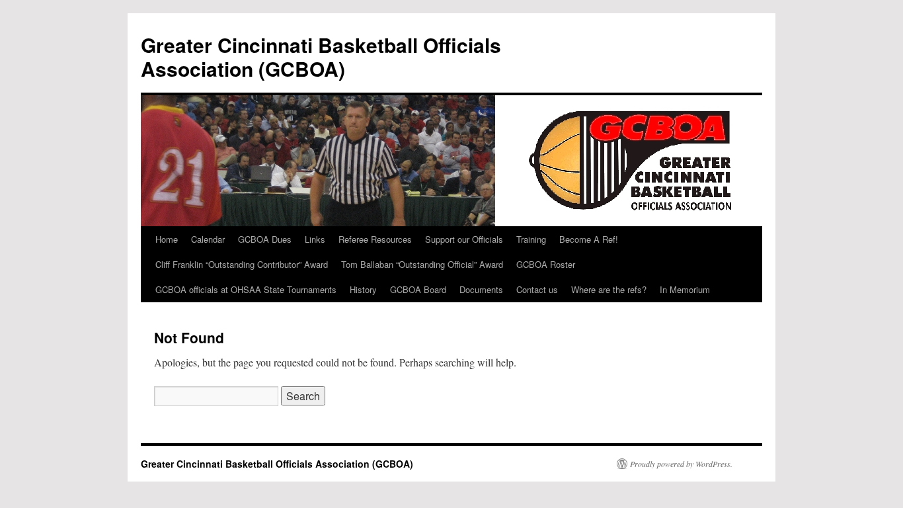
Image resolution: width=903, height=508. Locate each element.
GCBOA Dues (265, 239)
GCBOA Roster (545, 264)
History (363, 289)
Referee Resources (375, 239)
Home (166, 239)
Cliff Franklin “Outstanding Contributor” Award (241, 264)
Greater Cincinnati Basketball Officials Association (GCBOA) (321, 56)
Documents (481, 289)
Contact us (537, 289)
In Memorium (685, 289)
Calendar (208, 239)
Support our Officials (464, 239)
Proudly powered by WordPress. (681, 463)
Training (531, 239)
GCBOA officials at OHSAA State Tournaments (245, 289)
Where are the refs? (609, 289)
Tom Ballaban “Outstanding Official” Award (422, 264)
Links (315, 239)
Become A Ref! (588, 239)
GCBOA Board (418, 289)
